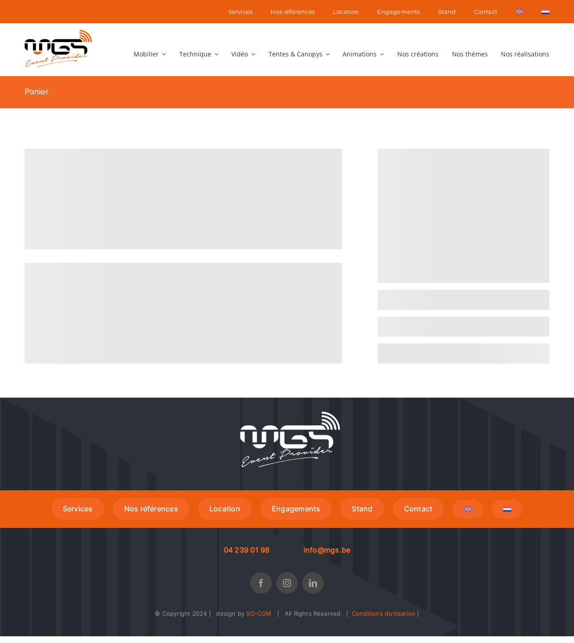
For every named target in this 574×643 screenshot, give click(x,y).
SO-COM (258, 613)
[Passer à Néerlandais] (545, 11)
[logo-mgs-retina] (58, 33)
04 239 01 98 (247, 549)
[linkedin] (313, 583)
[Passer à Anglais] (519, 11)
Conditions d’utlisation (384, 613)
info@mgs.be (327, 549)
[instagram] (287, 583)
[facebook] (261, 583)
